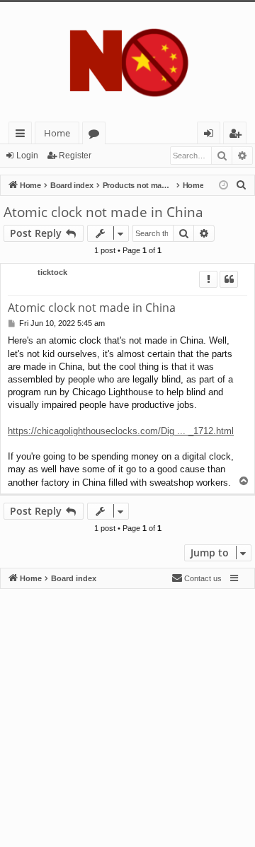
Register (75, 155)
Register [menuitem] (238, 135)
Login (27, 155)
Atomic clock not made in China (103, 212)
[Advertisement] (127, 716)
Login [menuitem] (211, 135)
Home (57, 133)
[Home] (127, 62)
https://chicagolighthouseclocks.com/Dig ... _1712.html (121, 431)
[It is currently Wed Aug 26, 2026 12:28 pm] (223, 185)
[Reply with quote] (229, 279)
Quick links (23, 135)
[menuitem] (241, 185)
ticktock (52, 272)
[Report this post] (208, 279)
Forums (97, 135)
